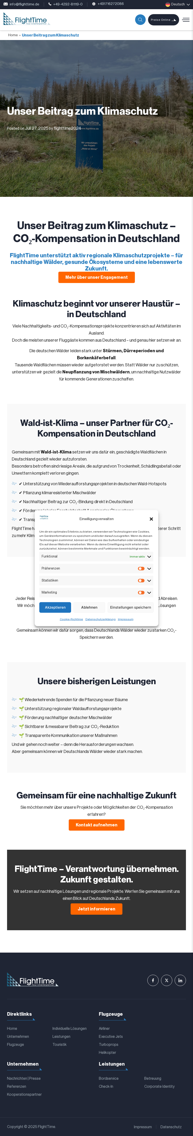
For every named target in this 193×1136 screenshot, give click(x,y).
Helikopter (107, 1053)
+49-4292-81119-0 (68, 4)
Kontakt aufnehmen (96, 825)
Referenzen (16, 1086)
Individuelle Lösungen (69, 1029)
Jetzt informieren (96, 909)
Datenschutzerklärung (100, 619)
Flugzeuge (15, 1045)
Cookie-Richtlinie (71, 619)
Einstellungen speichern (130, 607)
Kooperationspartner (24, 1094)
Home (13, 35)
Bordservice (109, 1078)
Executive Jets (111, 1037)
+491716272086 (111, 4)
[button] (151, 519)
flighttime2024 (67, 128)
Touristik (59, 1045)
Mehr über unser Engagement (96, 277)
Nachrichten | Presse (24, 1078)
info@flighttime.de (24, 4)
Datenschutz (171, 1127)
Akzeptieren (55, 607)
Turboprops (108, 1045)
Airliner (104, 1029)
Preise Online (160, 19)
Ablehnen (89, 607)
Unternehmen (18, 1037)
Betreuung (152, 1078)
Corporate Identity (159, 1086)
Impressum (125, 619)
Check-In (106, 1086)
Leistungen (61, 1037)
